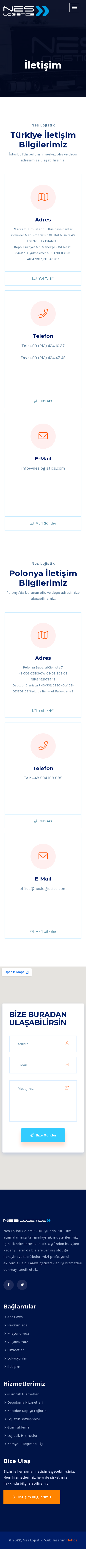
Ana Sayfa (15, 1317)
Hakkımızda (17, 1325)
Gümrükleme (18, 1427)
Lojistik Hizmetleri (23, 1435)
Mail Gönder (45, 523)
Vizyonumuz (17, 1342)
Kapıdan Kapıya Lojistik (27, 1410)
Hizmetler (15, 1350)
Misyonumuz (18, 1333)
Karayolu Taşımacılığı (25, 1444)
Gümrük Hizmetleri (23, 1394)
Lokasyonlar (17, 1358)
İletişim (13, 1366)
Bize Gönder (45, 1135)
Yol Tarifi (46, 278)
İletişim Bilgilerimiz (34, 1497)
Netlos (71, 1540)
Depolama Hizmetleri (25, 1402)
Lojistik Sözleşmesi (23, 1419)
